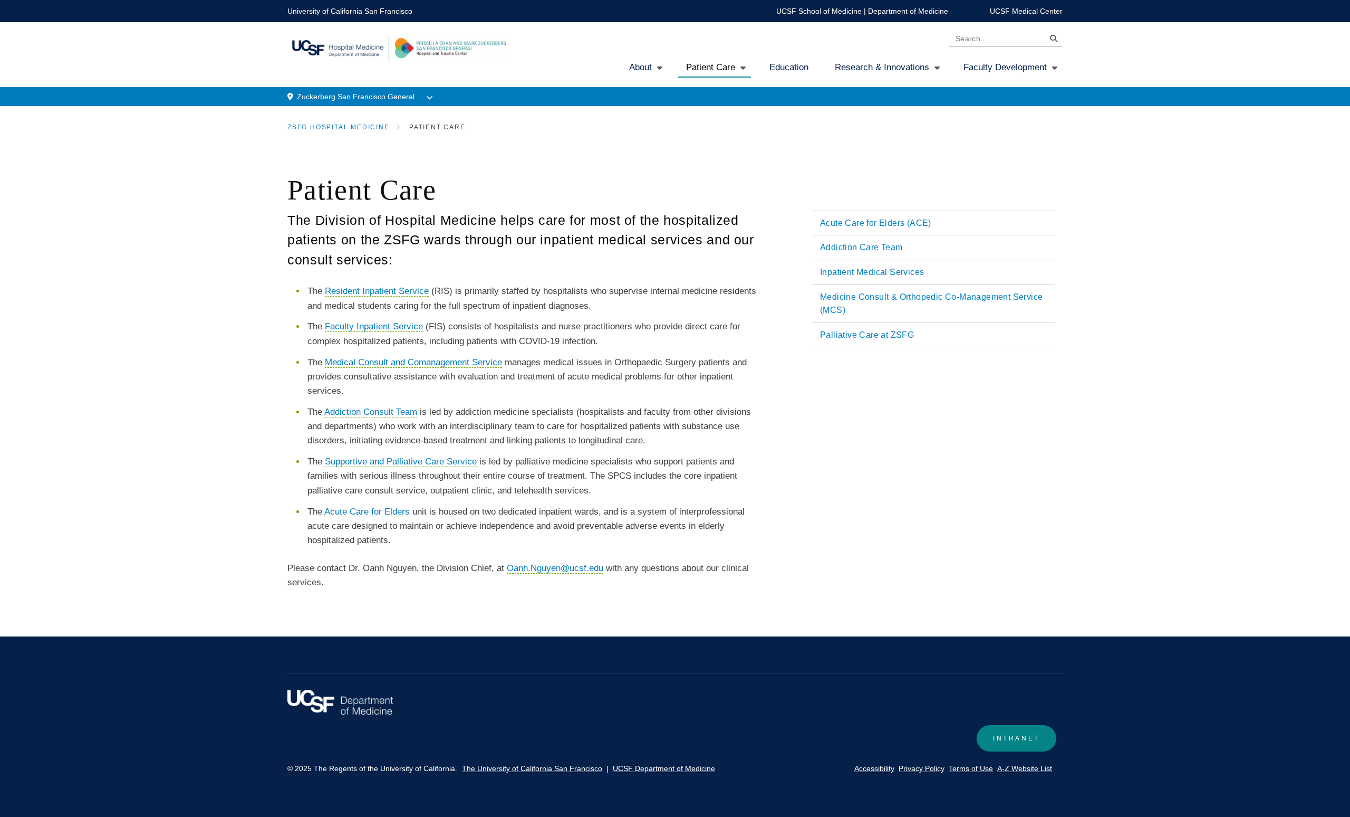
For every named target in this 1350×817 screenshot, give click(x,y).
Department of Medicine (908, 11)
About (640, 67)
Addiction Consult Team (370, 412)
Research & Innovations (882, 67)
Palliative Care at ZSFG (867, 334)
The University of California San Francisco (532, 768)
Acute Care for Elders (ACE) (875, 222)
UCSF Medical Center (1026, 11)
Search (1051, 40)
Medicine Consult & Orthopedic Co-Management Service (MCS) (931, 303)
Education (788, 67)
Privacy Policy (921, 768)
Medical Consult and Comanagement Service (413, 362)
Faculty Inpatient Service (374, 326)
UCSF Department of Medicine (664, 768)
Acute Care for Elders (367, 512)
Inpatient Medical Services (872, 272)
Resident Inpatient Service (377, 291)
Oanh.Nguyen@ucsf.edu (555, 568)
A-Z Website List (1024, 768)
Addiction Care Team (861, 247)
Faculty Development (1005, 67)
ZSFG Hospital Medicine (338, 127)
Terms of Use (971, 768)
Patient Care (710, 67)
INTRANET (1016, 738)
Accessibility (874, 768)
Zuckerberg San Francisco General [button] (355, 96)
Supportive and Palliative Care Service (401, 462)
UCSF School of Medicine (819, 11)
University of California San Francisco (349, 11)
